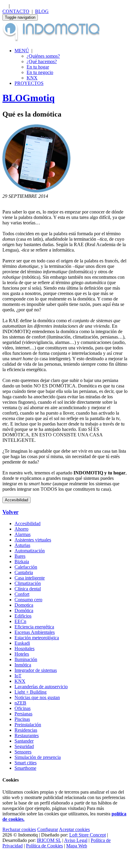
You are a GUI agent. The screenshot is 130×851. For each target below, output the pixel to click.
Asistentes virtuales (33, 539)
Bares (20, 556)
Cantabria (24, 572)
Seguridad (24, 746)
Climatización (28, 583)
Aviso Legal (75, 840)
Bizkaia (22, 561)
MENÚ (22, 50)
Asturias (22, 545)
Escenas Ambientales (35, 632)
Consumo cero (28, 599)
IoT (18, 675)
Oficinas (23, 708)
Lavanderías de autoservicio (41, 686)
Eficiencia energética (34, 626)
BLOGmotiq (28, 97)
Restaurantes (27, 735)
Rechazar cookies (19, 829)
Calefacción (26, 567)
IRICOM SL (49, 840)
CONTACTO (15, 11)
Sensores (23, 751)
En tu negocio (40, 72)
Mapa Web (76, 845)
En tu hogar (38, 66)
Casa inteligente (30, 577)
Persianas (23, 713)
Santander (24, 740)
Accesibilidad (16, 500)
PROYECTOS (29, 83)
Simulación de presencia (38, 757)
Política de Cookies (44, 845)
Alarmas (23, 534)
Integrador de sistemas (36, 670)
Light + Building (31, 692)
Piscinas (22, 719)
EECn (20, 621)
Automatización (30, 550)
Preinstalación (28, 724)
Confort (22, 594)
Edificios (23, 615)
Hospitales (24, 648)
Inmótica (23, 664)
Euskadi (22, 643)
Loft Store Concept (87, 834)
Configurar (47, 829)
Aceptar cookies (74, 829)
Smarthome (25, 768)
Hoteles (22, 654)
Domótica (24, 610)
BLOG (42, 11)
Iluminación (26, 659)
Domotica (24, 605)
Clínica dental (28, 588)
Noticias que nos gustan (37, 697)
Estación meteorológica (37, 637)
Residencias (26, 730)
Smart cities (26, 762)
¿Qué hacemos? (42, 61)
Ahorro (21, 528)
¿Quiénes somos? (43, 56)
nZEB (20, 702)
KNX (32, 77)
